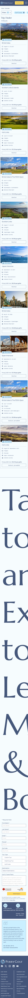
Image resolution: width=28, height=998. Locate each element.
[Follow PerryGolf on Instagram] (10, 966)
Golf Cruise (18, 12)
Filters (5, 12)
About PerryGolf (20, 974)
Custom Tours (4, 981)
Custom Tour (8, 857)
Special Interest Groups (20, 990)
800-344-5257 (20, 910)
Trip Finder (7, 8)
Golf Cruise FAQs (5, 993)
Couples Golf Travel (6, 995)
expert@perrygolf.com (9, 910)
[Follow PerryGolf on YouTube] (17, 966)
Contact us (19, 3)
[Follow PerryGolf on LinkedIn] (14, 966)
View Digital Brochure (22, 977)
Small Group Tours (5, 986)
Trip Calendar (4, 977)
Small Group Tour (9, 861)
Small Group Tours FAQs (7, 988)
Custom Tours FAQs (6, 984)
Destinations (4, 974)
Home (2, 8)
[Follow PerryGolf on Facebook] (2, 966)
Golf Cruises (4, 991)
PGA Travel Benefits (21, 986)
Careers (19, 979)
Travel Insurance (21, 993)
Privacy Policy (12, 900)
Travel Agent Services (20, 983)
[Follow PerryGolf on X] (6, 966)
